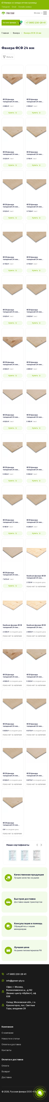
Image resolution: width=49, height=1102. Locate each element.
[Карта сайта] (3, 1097)
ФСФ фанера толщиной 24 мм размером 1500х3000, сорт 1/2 (12, 574)
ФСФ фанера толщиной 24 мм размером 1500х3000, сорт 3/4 (36, 363)
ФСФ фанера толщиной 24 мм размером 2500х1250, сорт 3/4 (36, 153)
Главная (5, 33)
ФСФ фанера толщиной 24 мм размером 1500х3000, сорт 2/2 (36, 521)
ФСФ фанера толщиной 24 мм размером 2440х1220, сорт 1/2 (12, 416)
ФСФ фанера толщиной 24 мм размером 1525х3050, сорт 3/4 (36, 675)
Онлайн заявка (24, 7)
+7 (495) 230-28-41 (36, 22)
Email (14, 7)
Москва (37, 13)
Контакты (6, 1050)
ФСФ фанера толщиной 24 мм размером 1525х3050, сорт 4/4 (12, 675)
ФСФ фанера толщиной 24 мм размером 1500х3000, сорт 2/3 (12, 521)
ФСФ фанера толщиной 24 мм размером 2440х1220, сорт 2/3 (36, 258)
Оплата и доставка (11, 1044)
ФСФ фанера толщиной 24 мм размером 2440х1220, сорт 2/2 (12, 258)
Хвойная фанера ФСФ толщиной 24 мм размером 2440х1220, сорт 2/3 (12, 626)
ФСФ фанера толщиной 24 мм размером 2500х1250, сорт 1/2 (36, 416)
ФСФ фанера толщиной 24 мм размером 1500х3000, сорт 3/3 (12, 468)
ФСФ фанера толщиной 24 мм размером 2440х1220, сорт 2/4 (12, 205)
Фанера (16, 33)
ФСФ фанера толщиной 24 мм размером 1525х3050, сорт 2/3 (36, 725)
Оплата (5, 1065)
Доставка (6, 1077)
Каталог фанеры (9, 23)
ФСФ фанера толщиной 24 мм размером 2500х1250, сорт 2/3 (36, 311)
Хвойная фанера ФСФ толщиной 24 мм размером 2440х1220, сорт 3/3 (36, 577)
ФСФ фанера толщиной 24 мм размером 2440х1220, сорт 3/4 (12, 153)
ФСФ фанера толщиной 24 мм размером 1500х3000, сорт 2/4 (36, 468)
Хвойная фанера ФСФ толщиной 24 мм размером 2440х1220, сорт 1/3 (36, 626)
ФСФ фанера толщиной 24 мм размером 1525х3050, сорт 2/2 (12, 774)
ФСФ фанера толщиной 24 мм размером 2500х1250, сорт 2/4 (36, 205)
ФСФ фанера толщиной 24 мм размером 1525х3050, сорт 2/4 (12, 725)
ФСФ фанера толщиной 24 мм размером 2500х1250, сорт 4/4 (36, 100)
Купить (11, 113)
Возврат (6, 1071)
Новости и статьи (11, 1038)
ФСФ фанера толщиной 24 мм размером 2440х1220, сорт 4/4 (12, 100)
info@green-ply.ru (15, 980)
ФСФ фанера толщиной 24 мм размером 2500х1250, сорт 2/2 (12, 311)
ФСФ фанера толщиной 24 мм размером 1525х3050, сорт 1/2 (36, 774)
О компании (7, 1032)
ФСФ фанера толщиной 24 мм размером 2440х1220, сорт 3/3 (12, 824)
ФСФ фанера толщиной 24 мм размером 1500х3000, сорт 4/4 (12, 363)
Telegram (6, 7)
